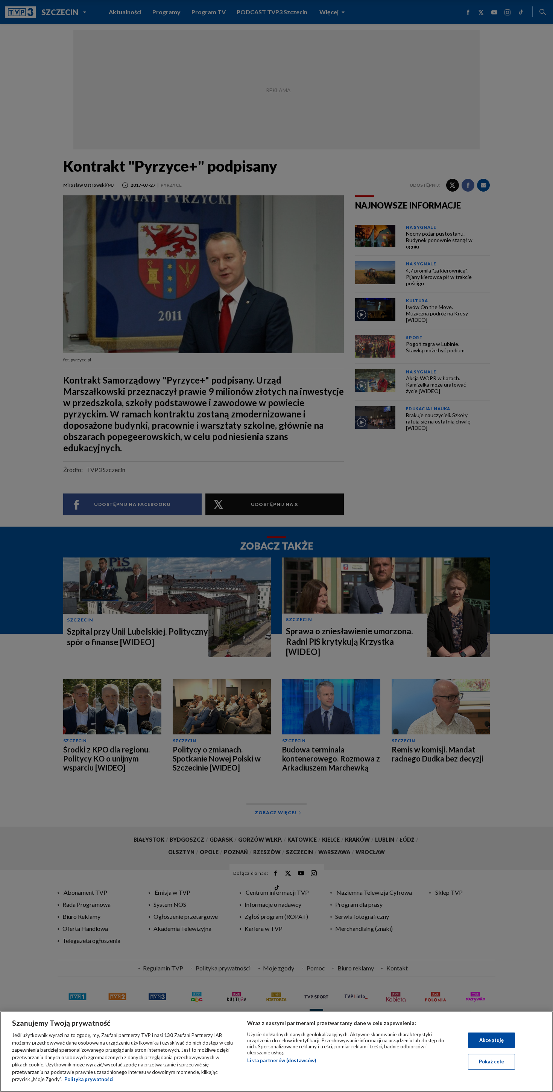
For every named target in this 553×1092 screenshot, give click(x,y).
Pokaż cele (491, 1061)
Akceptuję (491, 1040)
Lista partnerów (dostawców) (281, 1060)
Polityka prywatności (89, 1079)
